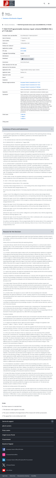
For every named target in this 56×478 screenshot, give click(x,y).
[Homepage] (2, 24)
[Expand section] (52, 421)
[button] (28, 129)
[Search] (44, 3)
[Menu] (48, 3)
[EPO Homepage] (9, 4)
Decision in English (28, 59)
